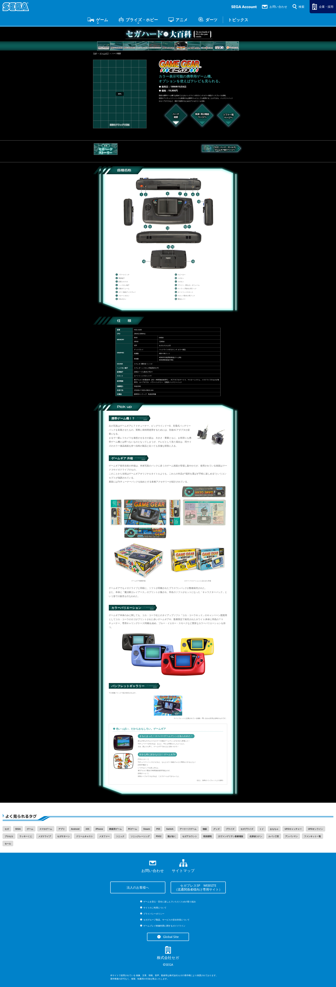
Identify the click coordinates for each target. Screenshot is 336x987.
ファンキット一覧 (312, 836)
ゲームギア (104, 53)
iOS (87, 828)
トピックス (238, 19)
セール (8, 843)
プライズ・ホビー (142, 19)
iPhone (99, 828)
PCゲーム (132, 828)
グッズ (216, 828)
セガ (7, 828)
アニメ (182, 19)
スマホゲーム (46, 828)
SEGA (18, 828)
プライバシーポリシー (153, 913)
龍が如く (172, 836)
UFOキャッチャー (293, 828)
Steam (146, 828)
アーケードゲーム (188, 828)
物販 (205, 828)
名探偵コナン (256, 836)
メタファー (104, 836)
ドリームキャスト (84, 836)
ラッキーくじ (25, 836)
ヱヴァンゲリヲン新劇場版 (230, 836)
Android (75, 828)
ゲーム (102, 19)
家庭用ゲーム (115, 828)
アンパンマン (291, 836)
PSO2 (158, 836)
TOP (95, 53)
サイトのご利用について (154, 907)
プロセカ (9, 836)
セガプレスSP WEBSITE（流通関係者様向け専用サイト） (198, 887)
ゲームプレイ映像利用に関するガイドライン (164, 925)
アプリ (61, 828)
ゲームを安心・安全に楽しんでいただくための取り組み (169, 901)
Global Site (171, 937)
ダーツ (212, 19)
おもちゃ (274, 828)
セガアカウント (189, 836)
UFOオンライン (315, 828)
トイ (261, 828)
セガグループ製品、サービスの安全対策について (166, 919)
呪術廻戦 (207, 836)
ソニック (120, 836)
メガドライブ (44, 836)
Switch (169, 828)
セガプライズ (247, 828)
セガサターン (63, 836)
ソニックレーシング (140, 836)
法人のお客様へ (138, 887)
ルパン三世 (273, 836)
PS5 (158, 828)
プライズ (230, 828)
